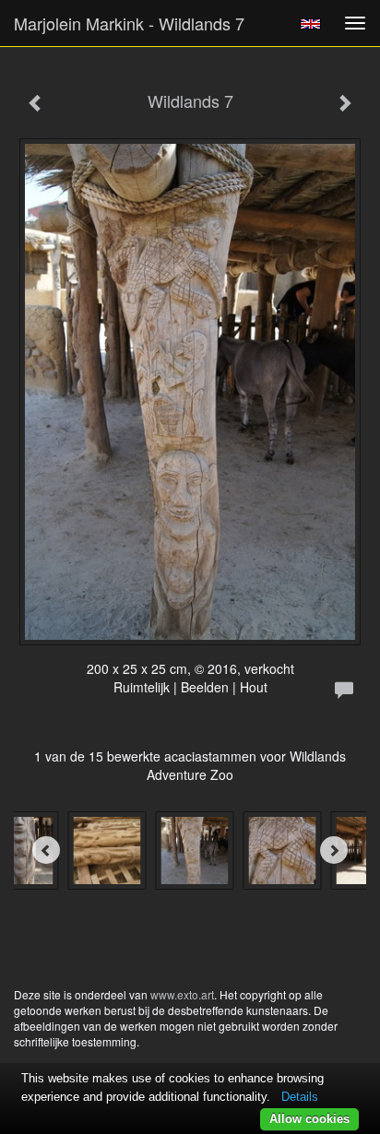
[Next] (334, 850)
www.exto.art (182, 994)
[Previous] (46, 850)
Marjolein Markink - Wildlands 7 (129, 23)
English (310, 24)
